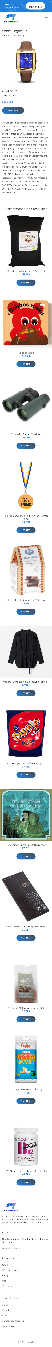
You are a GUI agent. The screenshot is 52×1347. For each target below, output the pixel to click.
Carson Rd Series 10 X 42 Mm (26, 434)
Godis (5, 1265)
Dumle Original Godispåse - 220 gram (26, 763)
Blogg (5, 1305)
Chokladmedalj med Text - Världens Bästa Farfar (26, 517)
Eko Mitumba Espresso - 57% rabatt (26, 271)
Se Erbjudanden (35, 5)
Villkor (5, 1315)
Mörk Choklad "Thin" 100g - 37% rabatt (26, 926)
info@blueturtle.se (11, 1248)
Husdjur (6, 1275)
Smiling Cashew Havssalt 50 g (26, 1089)
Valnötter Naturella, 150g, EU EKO (26, 1008)
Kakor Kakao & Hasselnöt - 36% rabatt (26, 600)
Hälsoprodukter (10, 1270)
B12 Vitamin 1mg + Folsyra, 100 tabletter (26, 1171)
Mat (4, 1280)
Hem (4, 35)
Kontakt (6, 1310)
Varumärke (7, 1286)
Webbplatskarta (10, 1326)
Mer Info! (13, 110)
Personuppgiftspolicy (13, 1321)
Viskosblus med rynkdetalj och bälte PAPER (26, 681)
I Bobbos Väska (26, 352)
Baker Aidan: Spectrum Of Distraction (26, 844)
